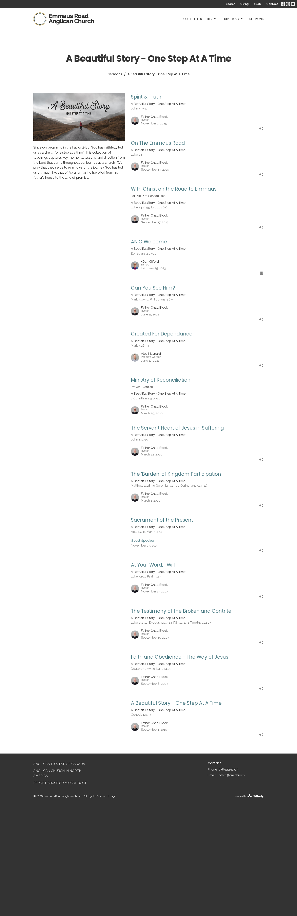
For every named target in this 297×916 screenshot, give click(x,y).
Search (230, 4)
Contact (272, 4)
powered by (247, 799)
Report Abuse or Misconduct (60, 783)
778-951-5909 (229, 769)
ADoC (257, 4)
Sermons (256, 19)
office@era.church (232, 775)
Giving (244, 4)
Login (113, 796)
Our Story (230, 19)
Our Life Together (197, 19)
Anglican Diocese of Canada (59, 764)
